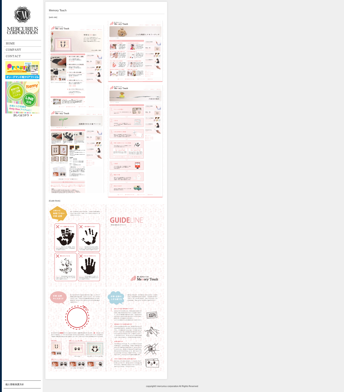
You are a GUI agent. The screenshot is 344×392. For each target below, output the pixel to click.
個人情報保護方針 (14, 384)
